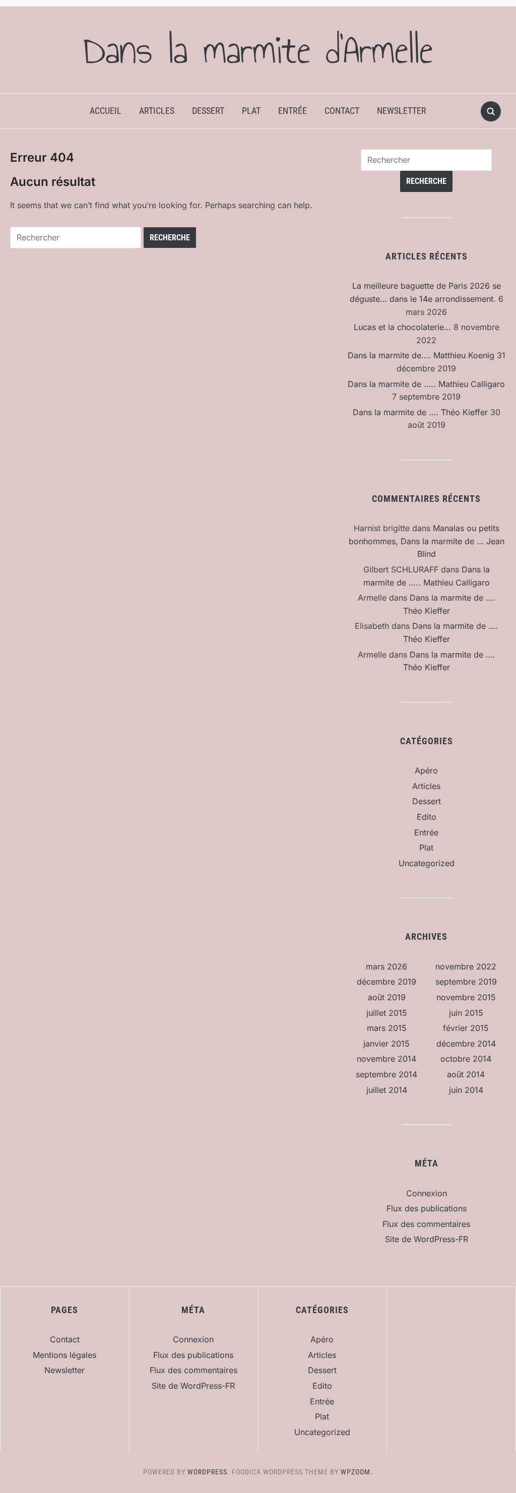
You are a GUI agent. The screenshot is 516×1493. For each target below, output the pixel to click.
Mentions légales (64, 1355)
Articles (156, 110)
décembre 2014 (466, 1043)
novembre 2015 (466, 997)
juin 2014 (466, 1090)
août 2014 (466, 1074)
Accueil (105, 110)
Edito (426, 817)
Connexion (426, 1193)
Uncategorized (427, 863)
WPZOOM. (357, 1472)
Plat (251, 110)
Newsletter (401, 110)
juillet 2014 (386, 1090)
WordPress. (208, 1472)
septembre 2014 (386, 1074)
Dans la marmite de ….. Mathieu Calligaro (426, 384)
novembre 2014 (386, 1059)
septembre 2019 (466, 982)
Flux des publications (426, 1208)
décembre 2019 (386, 982)
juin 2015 (466, 1013)
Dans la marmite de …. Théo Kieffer (420, 412)
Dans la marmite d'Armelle (258, 50)
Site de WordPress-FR (426, 1239)
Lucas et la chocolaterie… (402, 327)
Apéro (426, 770)
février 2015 (466, 1028)
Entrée (292, 110)
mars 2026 (386, 966)
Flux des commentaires (426, 1224)
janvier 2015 (386, 1043)
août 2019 (387, 997)
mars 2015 (387, 1028)
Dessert (208, 110)
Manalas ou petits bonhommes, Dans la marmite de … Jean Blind (426, 541)
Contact (342, 110)
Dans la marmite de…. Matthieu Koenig (421, 355)
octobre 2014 (465, 1059)
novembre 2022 (465, 966)
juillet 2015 (386, 1013)
